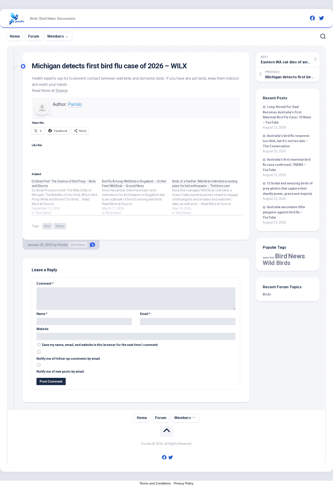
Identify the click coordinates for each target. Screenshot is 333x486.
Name (42, 314)
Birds (267, 294)
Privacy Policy (183, 483)
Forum (33, 36)
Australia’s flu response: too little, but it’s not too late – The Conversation (286, 141)
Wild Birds (276, 262)
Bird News (78, 245)
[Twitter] (321, 18)
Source (62, 90)
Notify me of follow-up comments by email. (68, 358)
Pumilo (75, 104)
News (60, 226)
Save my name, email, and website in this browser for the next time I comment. (100, 345)
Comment (45, 283)
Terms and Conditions (155, 483)
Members (55, 36)
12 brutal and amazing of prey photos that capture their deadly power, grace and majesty (288, 188)
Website (42, 329)
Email (145, 314)
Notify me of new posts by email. (60, 371)
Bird (47, 226)
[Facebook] (312, 18)
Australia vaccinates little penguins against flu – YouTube (284, 212)
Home (15, 36)
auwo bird (268, 257)
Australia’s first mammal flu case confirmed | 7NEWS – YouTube (287, 165)
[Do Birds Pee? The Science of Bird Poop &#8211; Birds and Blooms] (67, 197)
